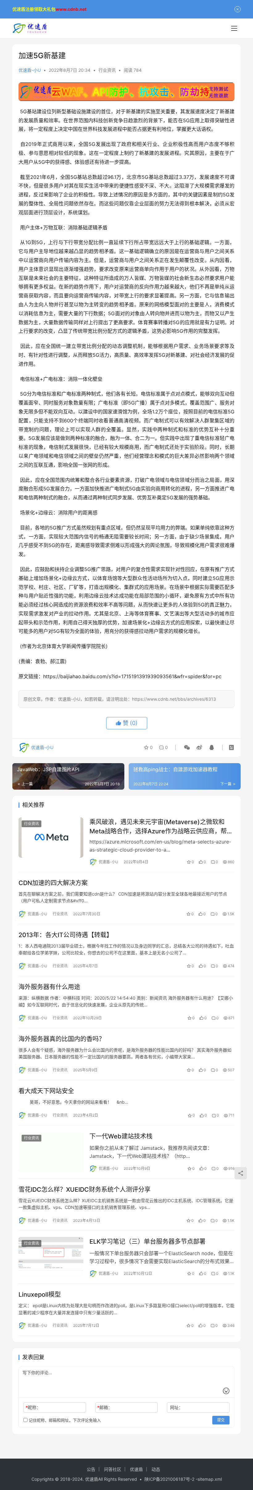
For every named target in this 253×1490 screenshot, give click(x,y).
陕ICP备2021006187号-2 (170, 1479)
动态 (155, 1469)
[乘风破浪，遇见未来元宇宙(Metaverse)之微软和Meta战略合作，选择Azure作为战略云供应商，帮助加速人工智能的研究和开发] (51, 837)
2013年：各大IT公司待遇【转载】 (66, 935)
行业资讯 (107, 70)
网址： (176, 1407)
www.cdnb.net (71, 9)
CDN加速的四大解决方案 (53, 883)
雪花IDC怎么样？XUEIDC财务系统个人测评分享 (85, 1189)
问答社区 (112, 1469)
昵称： (33, 1407)
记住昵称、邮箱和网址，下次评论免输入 (64, 1420)
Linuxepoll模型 (40, 1294)
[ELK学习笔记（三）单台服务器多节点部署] (51, 1257)
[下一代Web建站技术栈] (51, 1152)
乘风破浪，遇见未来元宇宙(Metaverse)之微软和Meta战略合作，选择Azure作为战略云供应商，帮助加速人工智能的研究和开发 (161, 826)
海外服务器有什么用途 (49, 987)
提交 (221, 1420)
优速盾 (136, 1469)
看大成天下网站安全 (46, 1091)
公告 (91, 1469)
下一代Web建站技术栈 (120, 1136)
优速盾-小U (30, 70)
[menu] (234, 28)
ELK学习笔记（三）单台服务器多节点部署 (147, 1241)
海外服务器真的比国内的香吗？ (62, 1039)
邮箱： (104, 1407)
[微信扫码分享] (187, 747)
